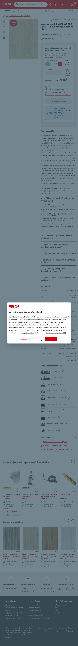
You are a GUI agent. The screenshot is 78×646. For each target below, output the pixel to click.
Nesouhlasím (36, 339)
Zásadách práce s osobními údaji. (56, 333)
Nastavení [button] (24, 339)
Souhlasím (51, 339)
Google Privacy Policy (28, 333)
